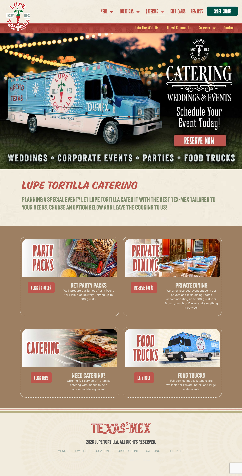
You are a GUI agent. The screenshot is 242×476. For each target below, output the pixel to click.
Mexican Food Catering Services (175, 459)
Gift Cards (177, 12)
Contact (229, 28)
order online (128, 451)
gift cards (175, 451)
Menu (104, 12)
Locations (127, 12)
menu (62, 451)
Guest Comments (179, 28)
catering (153, 451)
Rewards (197, 12)
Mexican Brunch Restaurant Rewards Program (107, 459)
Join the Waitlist (147, 28)
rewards (80, 451)
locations (102, 451)
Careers (204, 28)
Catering (152, 12)
